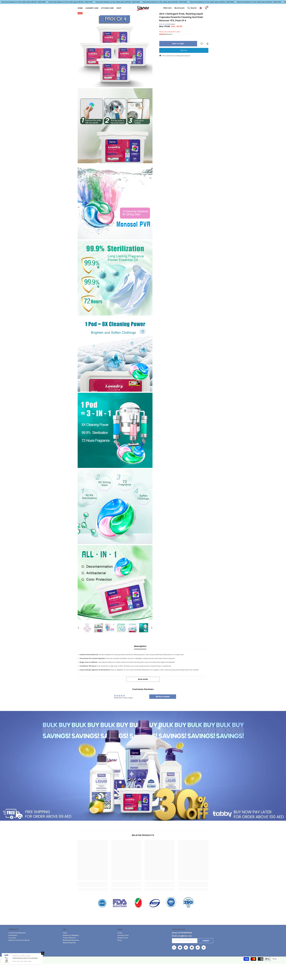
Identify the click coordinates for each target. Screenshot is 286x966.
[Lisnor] (143, 766)
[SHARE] (206, 43)
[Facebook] (174, 947)
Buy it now (184, 50)
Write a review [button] (163, 696)
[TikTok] (192, 947)
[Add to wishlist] (201, 43)
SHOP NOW (42, 2)
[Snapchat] (198, 947)
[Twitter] (204, 947)
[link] (93, 885)
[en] (200, 8)
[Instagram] (180, 947)
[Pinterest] (186, 947)
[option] (87, 627)
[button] (78, 627)
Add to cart (178, 44)
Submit (206, 941)
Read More (143, 679)
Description (140, 646)
